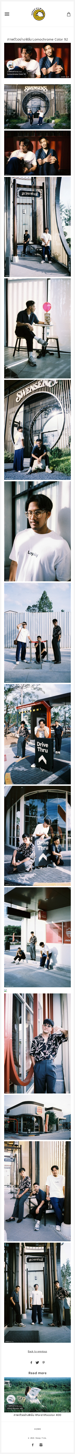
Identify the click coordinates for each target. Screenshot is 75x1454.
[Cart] (69, 14)
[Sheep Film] (38, 13)
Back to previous (37, 1351)
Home (37, 1429)
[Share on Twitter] (37, 1362)
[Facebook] (33, 1444)
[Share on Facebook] (31, 1362)
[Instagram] (41, 1444)
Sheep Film (40, 1438)
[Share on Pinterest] (43, 1362)
